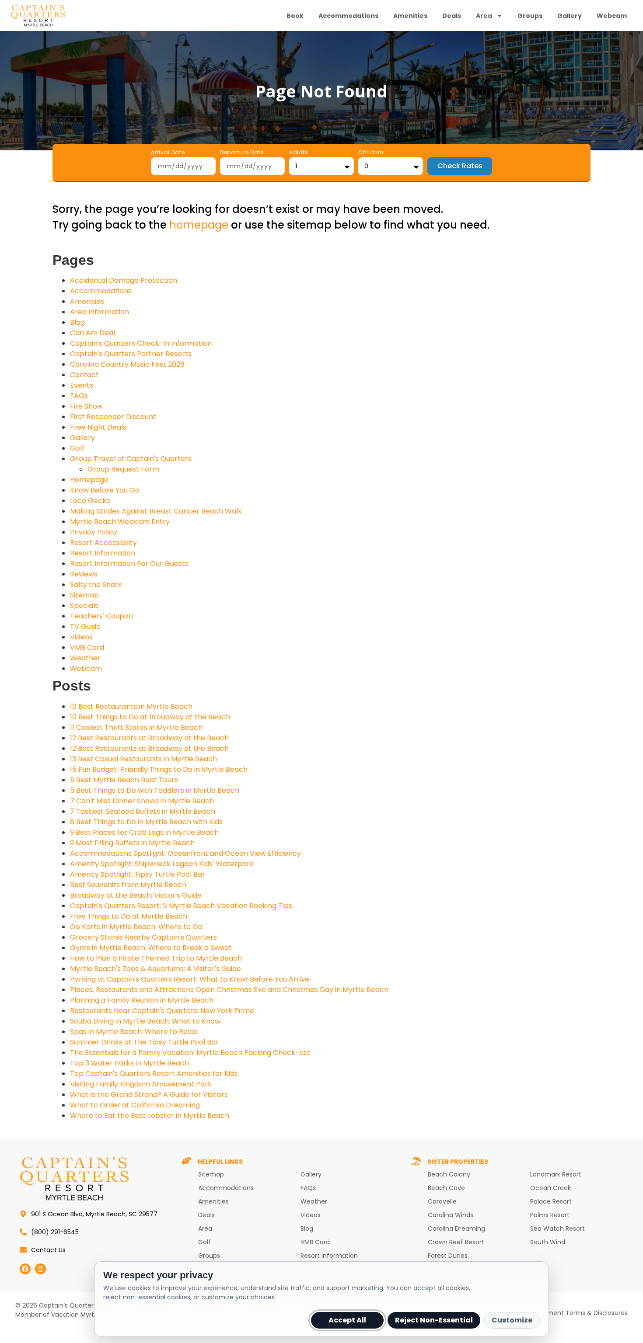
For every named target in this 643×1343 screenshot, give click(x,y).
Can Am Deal (92, 333)
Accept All (347, 1320)
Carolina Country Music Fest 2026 (127, 364)
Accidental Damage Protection (123, 280)
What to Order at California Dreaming (135, 1105)
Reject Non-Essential (434, 1320)
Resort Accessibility (103, 543)
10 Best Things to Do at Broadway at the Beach (150, 717)
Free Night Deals (98, 427)
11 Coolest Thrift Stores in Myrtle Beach (136, 727)
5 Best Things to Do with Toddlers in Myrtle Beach (154, 790)
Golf (77, 448)
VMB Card (87, 647)
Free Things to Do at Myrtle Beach (128, 916)
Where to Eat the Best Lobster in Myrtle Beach (149, 1115)
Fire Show (86, 406)
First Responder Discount (113, 417)
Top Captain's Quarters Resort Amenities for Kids (154, 1074)
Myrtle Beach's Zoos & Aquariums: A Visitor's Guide (155, 969)
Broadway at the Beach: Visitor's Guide (136, 895)
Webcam (612, 15)
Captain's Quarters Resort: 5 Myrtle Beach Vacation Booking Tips (181, 906)
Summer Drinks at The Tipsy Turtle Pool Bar (144, 1042)
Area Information (99, 312)
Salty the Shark (96, 585)
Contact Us (48, 1250)
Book (295, 15)
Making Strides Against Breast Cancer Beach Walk (156, 511)
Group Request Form (123, 469)
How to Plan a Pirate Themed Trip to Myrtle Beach (156, 958)
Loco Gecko (90, 501)
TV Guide (85, 626)
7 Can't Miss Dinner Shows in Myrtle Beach (142, 801)
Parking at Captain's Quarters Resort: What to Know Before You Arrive (189, 979)
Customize (512, 1320)
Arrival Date (168, 153)
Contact (84, 375)
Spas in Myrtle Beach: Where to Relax (133, 1032)
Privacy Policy (93, 532)
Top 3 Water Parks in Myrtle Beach (129, 1063)
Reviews (84, 574)
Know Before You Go (105, 490)
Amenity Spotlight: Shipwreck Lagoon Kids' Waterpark (162, 864)
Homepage (89, 480)
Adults (298, 153)
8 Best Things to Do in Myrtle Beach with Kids (146, 822)
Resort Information (102, 553)
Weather (85, 658)
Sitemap (84, 595)
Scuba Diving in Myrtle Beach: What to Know (145, 1021)
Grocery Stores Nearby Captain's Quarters (143, 937)
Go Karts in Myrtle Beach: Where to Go (136, 927)
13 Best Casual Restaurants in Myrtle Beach (143, 759)
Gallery (569, 15)
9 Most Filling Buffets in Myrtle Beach (132, 843)
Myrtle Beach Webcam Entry (120, 522)
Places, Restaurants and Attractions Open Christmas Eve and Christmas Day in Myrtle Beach (229, 990)
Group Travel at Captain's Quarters (131, 459)
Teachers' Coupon (101, 616)
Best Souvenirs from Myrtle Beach (128, 885)
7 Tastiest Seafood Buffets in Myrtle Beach (142, 811)
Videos (81, 637)
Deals (451, 15)
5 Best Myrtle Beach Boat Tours (124, 780)
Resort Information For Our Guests (129, 564)
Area (484, 15)
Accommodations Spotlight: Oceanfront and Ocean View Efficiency (185, 853)
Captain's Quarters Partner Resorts (131, 354)
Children (371, 153)
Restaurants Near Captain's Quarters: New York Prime (162, 1011)
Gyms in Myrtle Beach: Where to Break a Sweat (151, 948)
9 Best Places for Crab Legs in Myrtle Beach (144, 832)
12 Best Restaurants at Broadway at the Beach (149, 738)
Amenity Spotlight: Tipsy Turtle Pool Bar (137, 874)
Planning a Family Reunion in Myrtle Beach (141, 1000)
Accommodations (348, 15)
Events (81, 385)
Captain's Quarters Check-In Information (141, 343)
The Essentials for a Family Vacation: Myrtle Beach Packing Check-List (190, 1053)
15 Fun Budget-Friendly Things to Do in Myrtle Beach (159, 769)
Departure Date (242, 153)
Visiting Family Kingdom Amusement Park (141, 1084)
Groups (529, 15)
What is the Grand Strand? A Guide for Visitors (149, 1095)
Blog (77, 322)
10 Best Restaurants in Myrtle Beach (131, 706)
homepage (198, 225)
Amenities (410, 15)
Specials (84, 605)
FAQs (79, 396)
